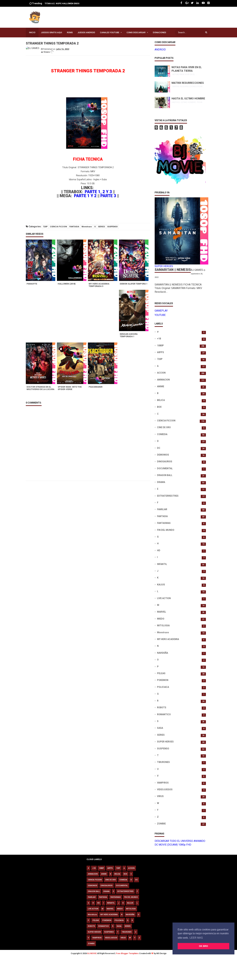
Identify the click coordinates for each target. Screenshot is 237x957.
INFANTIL (162, 564)
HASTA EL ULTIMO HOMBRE (188, 98)
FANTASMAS (164, 523)
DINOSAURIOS (164, 461)
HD (158, 550)
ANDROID (160, 49)
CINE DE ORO (164, 427)
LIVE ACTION (164, 598)
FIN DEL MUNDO (165, 530)
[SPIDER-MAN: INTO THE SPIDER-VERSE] (72, 363)
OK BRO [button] (203, 946)
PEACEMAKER (95, 387)
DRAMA (161, 482)
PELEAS (161, 673)
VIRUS (160, 796)
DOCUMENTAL (165, 468)
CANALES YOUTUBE (109, 32)
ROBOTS (161, 707)
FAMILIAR (162, 509)
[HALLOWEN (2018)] (72, 260)
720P (45, 227)
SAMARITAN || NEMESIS (173, 269)
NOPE (58, 3)
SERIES (101, 227)
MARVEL (161, 612)
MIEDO (160, 618)
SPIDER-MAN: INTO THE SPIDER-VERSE (70, 388)
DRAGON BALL (164, 475)
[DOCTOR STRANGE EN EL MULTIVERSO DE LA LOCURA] (41, 363)
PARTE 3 (108, 195)
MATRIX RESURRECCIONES (188, 82)
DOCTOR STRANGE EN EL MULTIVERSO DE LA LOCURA (40, 388)
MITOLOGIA (163, 625)
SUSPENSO (112, 227)
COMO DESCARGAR (136, 32)
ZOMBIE (161, 823)
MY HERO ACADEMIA (168, 639)
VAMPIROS (163, 782)
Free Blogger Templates (127, 953)
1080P (160, 345)
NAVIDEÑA (162, 653)
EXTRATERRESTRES (167, 496)
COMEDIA (162, 434)
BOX (159, 407)
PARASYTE (32, 284)
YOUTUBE (160, 315)
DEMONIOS (163, 454)
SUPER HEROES (165, 741)
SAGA (160, 728)
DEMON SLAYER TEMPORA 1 (133, 284)
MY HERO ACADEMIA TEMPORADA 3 (99, 285)
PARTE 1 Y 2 (85, 195)
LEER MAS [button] (196, 937)
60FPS (160, 352)
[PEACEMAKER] (103, 363)
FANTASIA (74, 227)
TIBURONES (163, 762)
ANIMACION (163, 379)
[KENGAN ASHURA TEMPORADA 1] (134, 310)
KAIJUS (161, 584)
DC (158, 448)
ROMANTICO (164, 714)
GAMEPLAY (161, 310)
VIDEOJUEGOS (165, 789)
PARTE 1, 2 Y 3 (98, 191)
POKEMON (162, 680)
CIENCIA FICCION (58, 227)
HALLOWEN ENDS (70, 3)
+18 (159, 338)
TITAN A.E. (50, 3)
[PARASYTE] (41, 260)
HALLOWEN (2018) (67, 284)
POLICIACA (163, 687)
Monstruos (87, 227)
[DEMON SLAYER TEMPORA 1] (134, 260)
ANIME (160, 386)
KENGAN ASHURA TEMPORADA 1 (129, 335)
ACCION (161, 372)
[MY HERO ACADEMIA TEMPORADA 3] (103, 260)
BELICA (161, 400)
